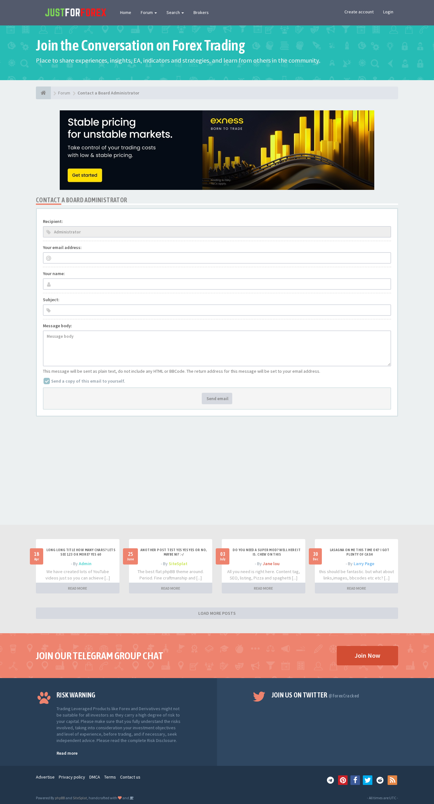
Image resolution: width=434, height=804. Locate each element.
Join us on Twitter (315, 695)
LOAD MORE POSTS (217, 613)
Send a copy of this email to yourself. (88, 381)
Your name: (54, 273)
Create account (359, 12)
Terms (110, 777)
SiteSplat (178, 563)
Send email (217, 398)
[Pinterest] (343, 780)
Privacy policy (72, 777)
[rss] (392, 780)
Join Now (367, 655)
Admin (85, 563)
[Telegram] (330, 780)
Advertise (45, 777)
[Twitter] (367, 780)
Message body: (57, 326)
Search (173, 12)
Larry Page (364, 563)
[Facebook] (355, 780)
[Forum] (43, 93)
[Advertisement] (217, 477)
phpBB (60, 797)
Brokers (201, 12)
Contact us (130, 777)
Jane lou (271, 563)
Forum (147, 12)
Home (125, 12)
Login (388, 12)
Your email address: (62, 247)
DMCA (94, 777)
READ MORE (77, 588)
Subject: (51, 299)
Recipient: (53, 221)
